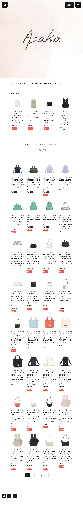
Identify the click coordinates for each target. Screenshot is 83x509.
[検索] (5, 5)
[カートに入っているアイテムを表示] (78, 5)
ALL (12, 83)
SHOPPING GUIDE (43, 83)
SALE (31, 83)
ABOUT (56, 83)
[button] (69, 5)
